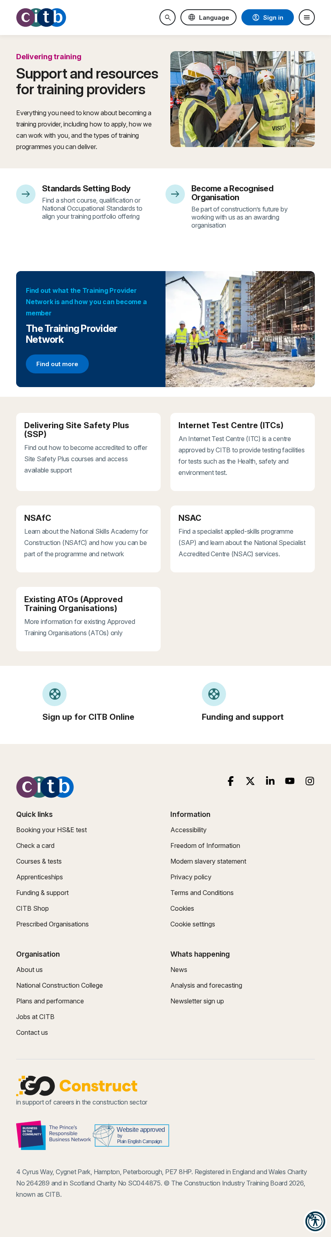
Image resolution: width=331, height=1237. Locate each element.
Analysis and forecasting (206, 985)
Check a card (35, 845)
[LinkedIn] (270, 781)
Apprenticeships (39, 877)
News (178, 970)
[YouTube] (290, 781)
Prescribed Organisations (52, 924)
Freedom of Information (205, 845)
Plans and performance (50, 1001)
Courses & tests (39, 861)
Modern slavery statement (208, 861)
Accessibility (188, 830)
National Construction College (59, 985)
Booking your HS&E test (51, 830)
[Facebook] (231, 781)
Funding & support (42, 893)
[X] (250, 781)
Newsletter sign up (197, 1001)
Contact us (32, 1032)
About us (29, 970)
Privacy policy (191, 877)
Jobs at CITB (35, 1017)
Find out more (62, 365)
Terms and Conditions (202, 893)
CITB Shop (32, 908)
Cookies (182, 908)
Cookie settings (192, 924)
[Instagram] (310, 781)
